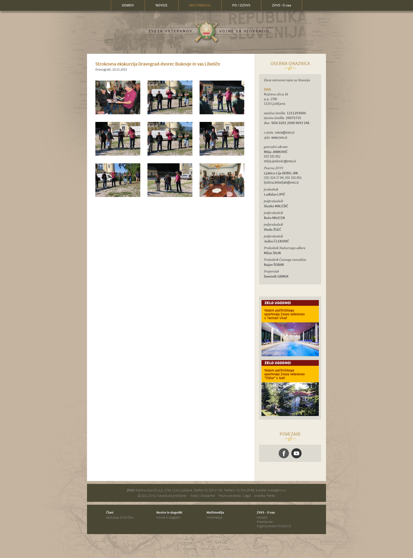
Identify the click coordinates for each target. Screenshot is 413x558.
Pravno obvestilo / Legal (234, 495)
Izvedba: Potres (264, 495)
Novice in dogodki (168, 517)
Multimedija (214, 517)
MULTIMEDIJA (200, 5)
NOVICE (162, 5)
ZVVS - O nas (281, 5)
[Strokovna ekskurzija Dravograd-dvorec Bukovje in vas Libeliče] (117, 113)
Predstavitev (265, 522)
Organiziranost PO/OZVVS (274, 526)
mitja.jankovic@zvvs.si (280, 161)
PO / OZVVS (241, 5)
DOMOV (128, 5)
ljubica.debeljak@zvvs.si (281, 182)
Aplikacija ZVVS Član (119, 517)
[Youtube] (296, 453)
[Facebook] (284, 453)
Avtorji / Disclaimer (202, 495)
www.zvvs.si (279, 137)
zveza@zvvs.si (284, 132)
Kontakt (262, 517)
